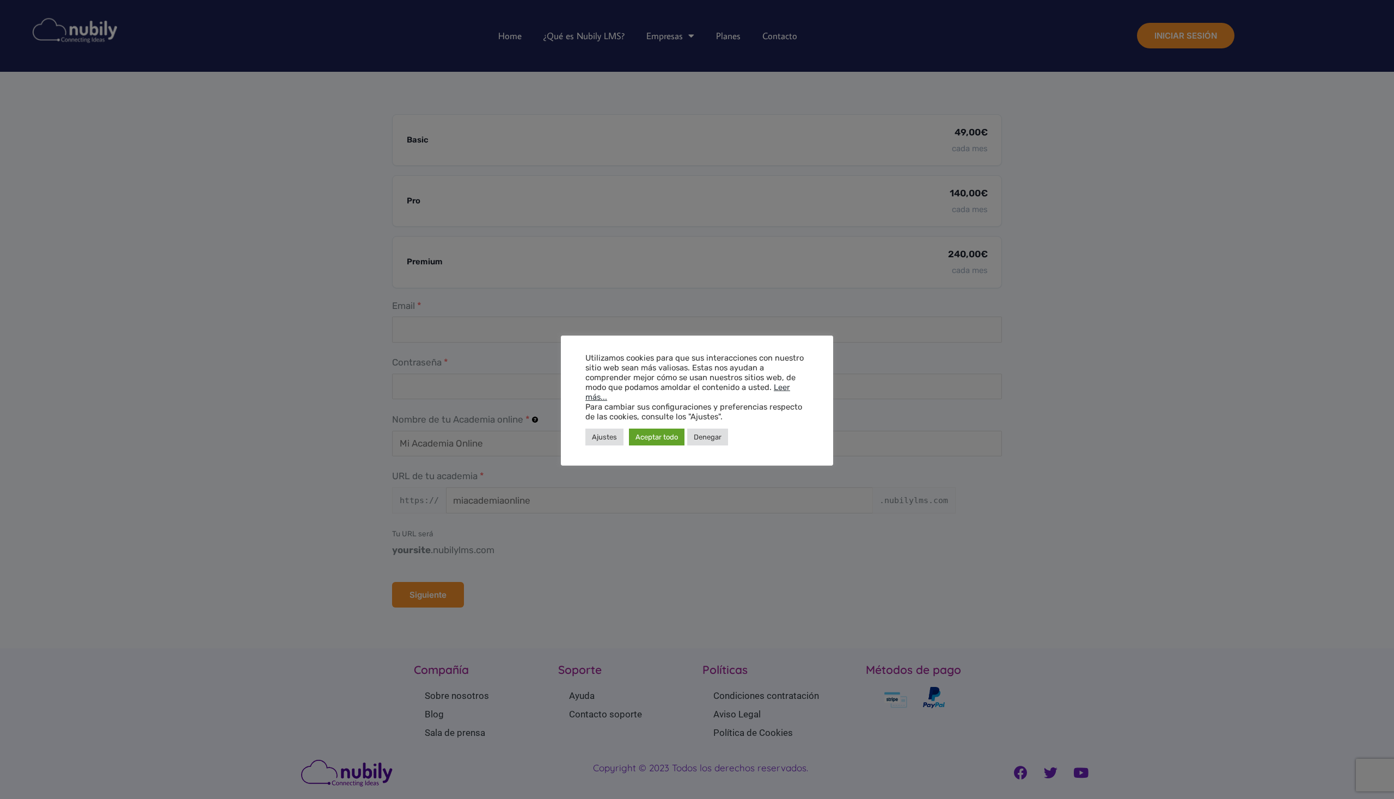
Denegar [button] (708, 437)
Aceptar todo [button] (656, 437)
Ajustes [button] (604, 437)
